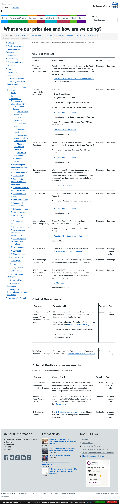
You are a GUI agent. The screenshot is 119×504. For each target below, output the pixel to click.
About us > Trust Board (63, 185)
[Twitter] (12, 459)
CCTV (13, 92)
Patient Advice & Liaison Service (95, 449)
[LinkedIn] (23, 459)
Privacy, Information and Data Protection (98, 452)
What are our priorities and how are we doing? (21, 138)
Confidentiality (18, 175)
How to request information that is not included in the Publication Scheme (19, 168)
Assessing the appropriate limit (17, 204)
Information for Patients (91, 446)
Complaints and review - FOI (18, 194)
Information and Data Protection (37, 35)
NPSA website (60, 404)
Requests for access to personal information (18, 181)
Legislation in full (19, 247)
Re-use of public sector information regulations (18, 241)
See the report (93, 482)
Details (88, 502)
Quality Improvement (16, 46)
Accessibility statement (8, 493)
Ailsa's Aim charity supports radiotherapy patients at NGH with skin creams (63, 441)
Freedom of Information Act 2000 (76, 35)
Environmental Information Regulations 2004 (18, 233)
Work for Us (50, 18)
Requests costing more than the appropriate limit (19, 215)
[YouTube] (17, 459)
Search (94, 16)
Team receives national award (59, 455)
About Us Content (17, 78)
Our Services (87, 442)
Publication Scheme (93, 35)
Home (4, 18)
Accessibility (23, 493)
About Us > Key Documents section (68, 236)
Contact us (33, 493)
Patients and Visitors (18, 18)
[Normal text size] (2, 11)
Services (32, 18)
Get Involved (63, 18)
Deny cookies (112, 502)
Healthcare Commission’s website (68, 251)
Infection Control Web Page (79, 324)
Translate (16, 8)
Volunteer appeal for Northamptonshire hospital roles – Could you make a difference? (63, 471)
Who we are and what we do (20, 153)
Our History (14, 264)
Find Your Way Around (17, 298)
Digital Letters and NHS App (93, 456)
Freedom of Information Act (56, 35)
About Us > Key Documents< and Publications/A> (74, 78)
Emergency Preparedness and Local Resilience (17, 292)
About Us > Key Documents (65, 112)
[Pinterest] (29, 459)
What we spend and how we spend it (21, 146)
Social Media (5, 496)
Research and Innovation (14, 284)
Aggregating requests (17, 222)
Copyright (17, 250)
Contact (82, 18)
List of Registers (18, 118)
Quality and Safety (17, 280)
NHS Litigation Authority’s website (69, 412)
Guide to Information (17, 159)
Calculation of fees (20, 209)
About (73, 18)
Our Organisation (16, 267)
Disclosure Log (19, 254)
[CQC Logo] (93, 465)
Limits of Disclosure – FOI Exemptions (20, 188)
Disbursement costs (21, 226)
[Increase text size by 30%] (4, 11)
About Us (85, 439)
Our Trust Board (16, 270)
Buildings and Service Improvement (17, 82)
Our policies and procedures (20, 124)
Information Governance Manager (81, 353)
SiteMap (11, 42)
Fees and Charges (20, 199)
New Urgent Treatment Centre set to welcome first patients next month (62, 449)
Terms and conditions (68, 493)
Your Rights (16, 260)
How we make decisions (21, 112)
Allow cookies (100, 502)
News (41, 18)
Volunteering (13, 58)
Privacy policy (53, 493)
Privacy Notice (17, 257)
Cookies (43, 493)
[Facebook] (6, 459)
